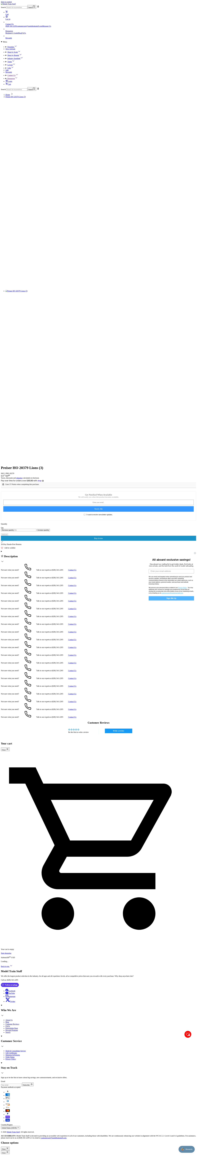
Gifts (9, 68)
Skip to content (6, 2)
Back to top (5, 966)
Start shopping (6, 953)
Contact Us (11, 75)
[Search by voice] (38, 7)
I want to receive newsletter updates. (99, 515)
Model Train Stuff (13, 1132)
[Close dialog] (195, 553)
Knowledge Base (11, 1028)
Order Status (9, 1057)
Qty (2, 528)
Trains (9, 62)
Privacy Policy (10, 1059)
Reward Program (11, 1030)
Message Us (46, 26)
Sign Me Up (171, 598)
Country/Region (7, 1125)
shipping (19, 478)
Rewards (8, 72)
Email (3, 1081)
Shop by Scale (12, 52)
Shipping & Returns (12, 1055)
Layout (10, 65)
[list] (98, 281)
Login (10, 81)
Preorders (10, 47)
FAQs (24, 33)
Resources (11, 78)
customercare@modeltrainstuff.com (29, 26)
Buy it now (98, 538)
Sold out (4, 534)
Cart (9, 84)
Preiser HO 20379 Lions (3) (15, 97)
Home (7, 95)
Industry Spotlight (13, 58)
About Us (9, 1020)
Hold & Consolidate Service (15, 1051)
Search (3, 7)
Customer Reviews (12, 1024)
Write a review (118, 731)
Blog (20, 33)
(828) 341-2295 (11, 26)
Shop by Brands (13, 55)
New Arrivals (10, 49)
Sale (7, 70)
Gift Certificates (11, 1053)
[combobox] (16, 7)
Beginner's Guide (11, 33)
